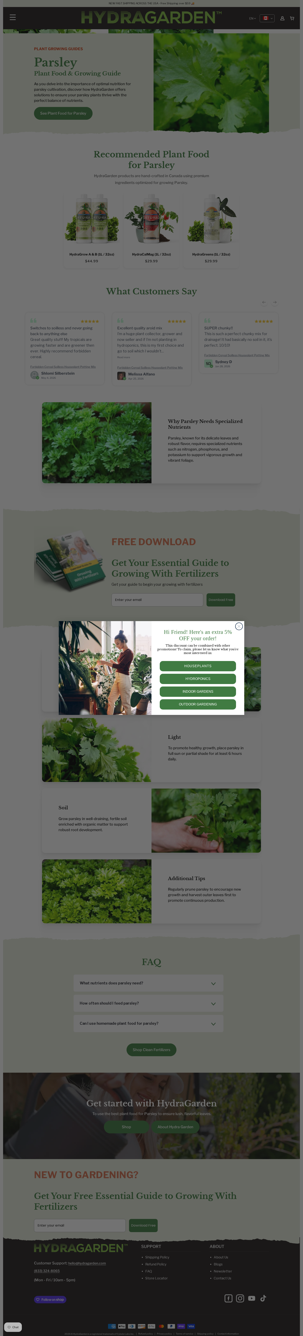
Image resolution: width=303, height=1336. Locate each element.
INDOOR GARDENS (198, 691)
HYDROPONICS (198, 679)
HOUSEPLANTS (198, 666)
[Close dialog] (239, 626)
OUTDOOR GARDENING (198, 704)
